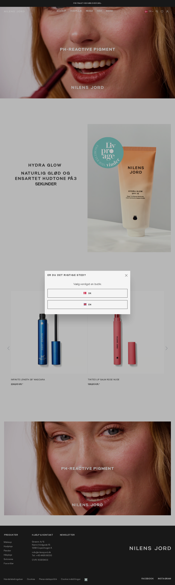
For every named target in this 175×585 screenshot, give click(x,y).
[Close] (126, 275)
